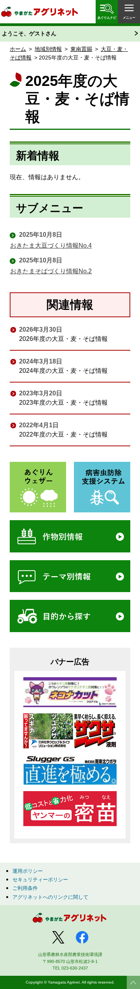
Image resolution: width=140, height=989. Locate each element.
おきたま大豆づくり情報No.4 (51, 245)
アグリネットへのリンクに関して (50, 897)
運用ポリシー (27, 871)
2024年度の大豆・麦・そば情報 (63, 370)
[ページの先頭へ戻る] (133, 982)
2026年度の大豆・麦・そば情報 (63, 338)
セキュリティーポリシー (40, 879)
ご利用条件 (25, 888)
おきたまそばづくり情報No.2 (51, 271)
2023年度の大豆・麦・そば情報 (63, 402)
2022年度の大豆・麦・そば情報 (63, 434)
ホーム (18, 49)
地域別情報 (48, 49)
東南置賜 (81, 49)
